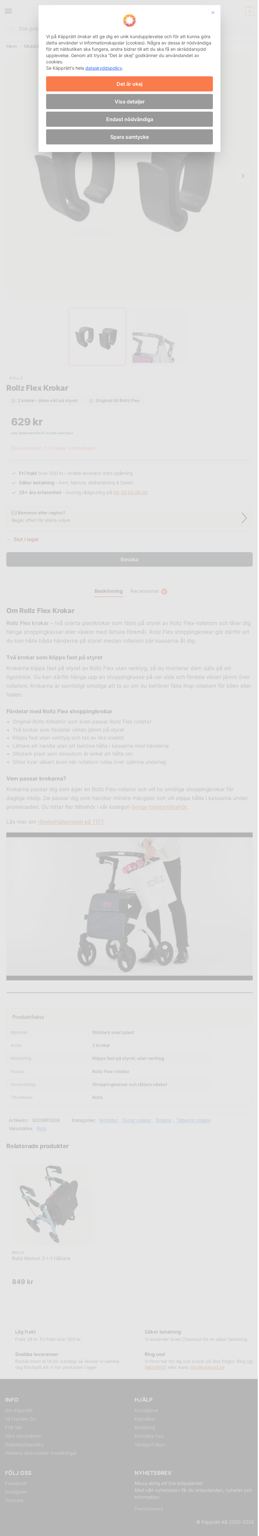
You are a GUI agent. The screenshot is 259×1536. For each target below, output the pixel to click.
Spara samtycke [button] (129, 137)
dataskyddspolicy (103, 68)
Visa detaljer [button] (130, 101)
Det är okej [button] (129, 84)
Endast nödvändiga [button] (129, 119)
